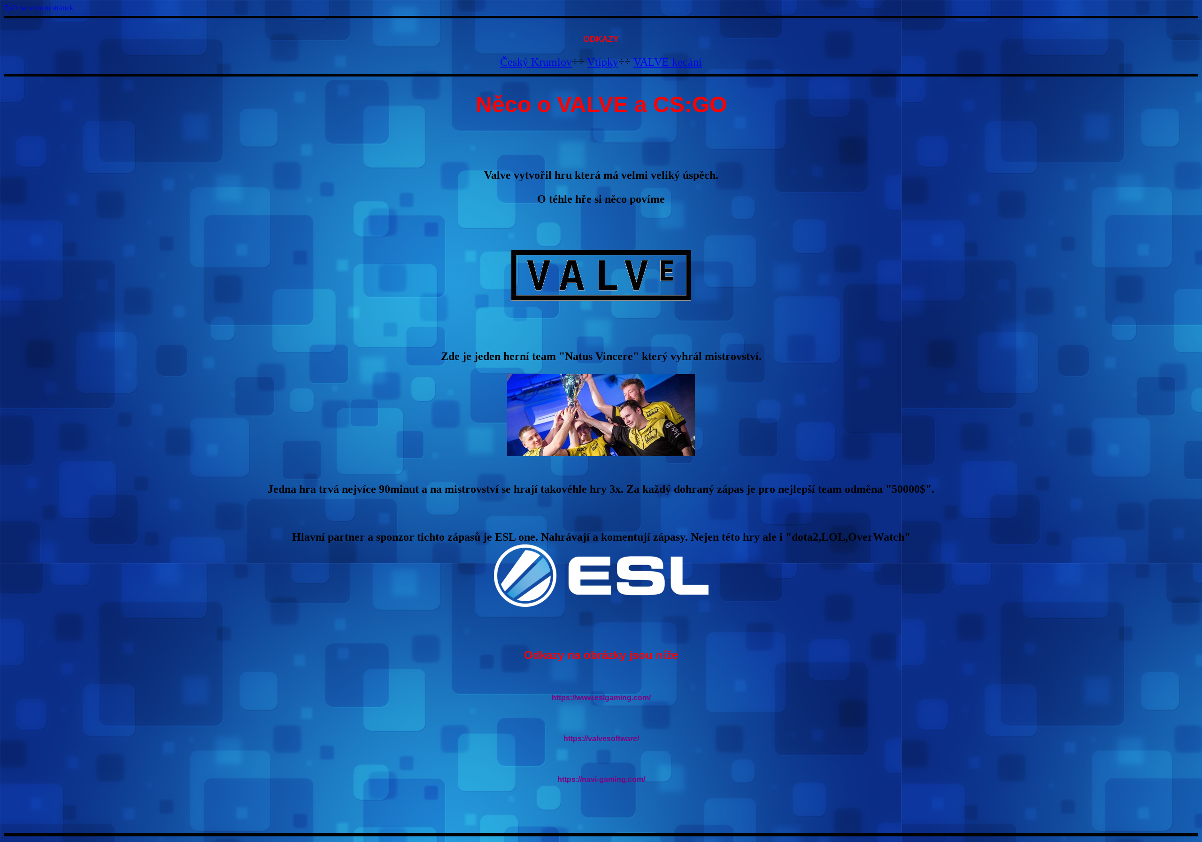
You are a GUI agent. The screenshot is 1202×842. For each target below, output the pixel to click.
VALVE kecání (667, 62)
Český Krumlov (536, 62)
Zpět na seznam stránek (38, 8)
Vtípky (602, 62)
